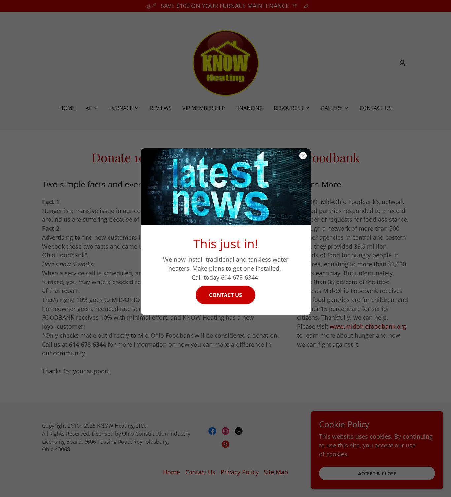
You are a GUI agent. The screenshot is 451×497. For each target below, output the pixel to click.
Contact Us (225, 295)
